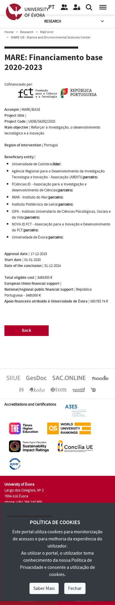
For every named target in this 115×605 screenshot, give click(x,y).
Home (9, 32)
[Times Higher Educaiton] (23, 428)
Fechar (75, 588)
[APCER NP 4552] (15, 463)
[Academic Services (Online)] (69, 377)
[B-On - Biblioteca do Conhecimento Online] (93, 389)
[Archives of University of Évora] (59, 389)
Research (52, 21)
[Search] (89, 7)
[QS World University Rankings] (69, 428)
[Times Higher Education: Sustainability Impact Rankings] (29, 446)
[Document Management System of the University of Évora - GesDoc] (36, 377)
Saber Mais (44, 588)
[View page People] (64, 7)
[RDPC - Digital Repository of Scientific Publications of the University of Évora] (21, 389)
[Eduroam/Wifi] (79, 389)
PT (51, 7)
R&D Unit (46, 32)
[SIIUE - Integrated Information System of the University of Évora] (13, 377)
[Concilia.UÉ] (75, 446)
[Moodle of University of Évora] (100, 377)
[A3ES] (75, 410)
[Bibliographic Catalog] (37, 389)
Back (26, 330)
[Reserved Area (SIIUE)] (77, 7)
